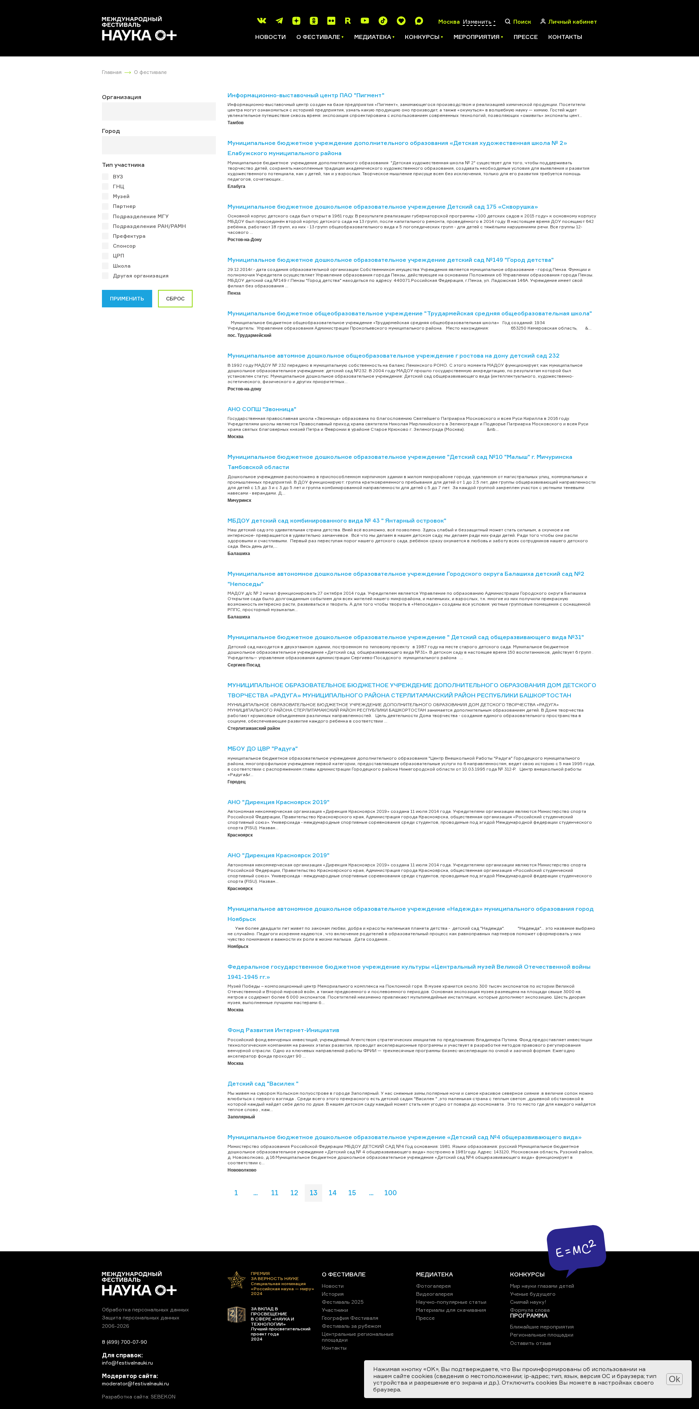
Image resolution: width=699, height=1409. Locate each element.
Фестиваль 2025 (343, 1302)
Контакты (565, 36)
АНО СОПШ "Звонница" (262, 409)
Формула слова (530, 1310)
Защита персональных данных (140, 1317)
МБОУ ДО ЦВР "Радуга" (263, 748)
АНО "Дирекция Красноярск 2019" (278, 802)
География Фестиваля (350, 1318)
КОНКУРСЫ (527, 1274)
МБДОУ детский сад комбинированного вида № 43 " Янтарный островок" (337, 520)
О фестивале (150, 72)
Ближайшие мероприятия (542, 1326)
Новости (270, 36)
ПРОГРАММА (529, 1315)
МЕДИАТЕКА (434, 1274)
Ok (674, 1379)
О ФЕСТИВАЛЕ (344, 1274)
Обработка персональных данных (145, 1309)
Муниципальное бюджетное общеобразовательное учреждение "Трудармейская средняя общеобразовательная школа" (410, 313)
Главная (112, 72)
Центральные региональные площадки (358, 1337)
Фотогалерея (433, 1286)
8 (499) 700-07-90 (124, 1342)
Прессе (526, 36)
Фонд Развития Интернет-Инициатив (283, 1030)
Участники (335, 1310)
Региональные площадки (541, 1334)
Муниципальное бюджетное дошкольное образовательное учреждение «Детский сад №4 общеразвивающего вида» (405, 1137)
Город (111, 131)
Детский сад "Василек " (263, 1083)
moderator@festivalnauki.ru (135, 1383)
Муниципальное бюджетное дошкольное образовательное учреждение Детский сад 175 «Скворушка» (383, 206)
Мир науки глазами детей (542, 1286)
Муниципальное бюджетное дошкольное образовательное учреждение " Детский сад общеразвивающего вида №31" (406, 637)
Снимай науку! (528, 1302)
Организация (121, 97)
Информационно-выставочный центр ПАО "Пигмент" (306, 95)
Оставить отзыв (530, 1343)
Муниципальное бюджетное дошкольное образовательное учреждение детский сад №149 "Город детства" (391, 259)
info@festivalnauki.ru (127, 1362)
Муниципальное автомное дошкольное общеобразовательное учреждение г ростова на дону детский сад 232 (394, 355)
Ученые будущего (533, 1294)
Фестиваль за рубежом (351, 1326)
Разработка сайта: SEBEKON (138, 1397)
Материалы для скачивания (451, 1310)
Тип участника (123, 165)
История (333, 1294)
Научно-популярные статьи (451, 1302)
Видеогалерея (434, 1294)
